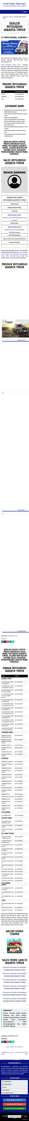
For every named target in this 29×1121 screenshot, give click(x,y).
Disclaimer (7, 1090)
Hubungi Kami (7, 1084)
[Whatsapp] (13, 642)
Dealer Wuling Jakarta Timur (14, 970)
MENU (25, 11)
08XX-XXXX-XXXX (14, 215)
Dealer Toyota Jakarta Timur (14, 982)
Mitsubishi (19, 1046)
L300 (7, 256)
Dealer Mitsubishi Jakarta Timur (10, 64)
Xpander (25, 254)
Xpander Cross (20, 252)
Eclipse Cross (9, 254)
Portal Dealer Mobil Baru (14, 3)
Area (5, 1087)
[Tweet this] (5, 642)
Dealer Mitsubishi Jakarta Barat (21, 1052)
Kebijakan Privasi (8, 1093)
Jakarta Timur (13, 1046)
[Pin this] (8, 642)
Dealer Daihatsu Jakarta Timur (14, 1001)
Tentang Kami (7, 1081)
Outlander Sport (15, 256)
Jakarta (8, 1046)
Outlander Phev (17, 254)
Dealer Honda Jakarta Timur (14, 988)
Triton (3, 256)
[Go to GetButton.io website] (25, 1119)
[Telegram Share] (10, 642)
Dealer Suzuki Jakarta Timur (14, 976)
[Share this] (2, 642)
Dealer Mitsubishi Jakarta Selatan (7, 1052)
